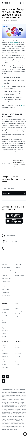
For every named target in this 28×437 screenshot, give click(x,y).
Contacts (4, 333)
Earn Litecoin (18, 359)
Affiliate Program (6, 298)
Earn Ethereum (18, 364)
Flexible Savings (6, 267)
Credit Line (4, 275)
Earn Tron (17, 362)
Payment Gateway (19, 275)
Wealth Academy (6, 318)
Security (4, 312)
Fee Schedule (18, 316)
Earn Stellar (18, 356)
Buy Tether (4, 348)
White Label (18, 270)
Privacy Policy (18, 311)
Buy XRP (4, 364)
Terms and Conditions (17, 307)
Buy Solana (5, 353)
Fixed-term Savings (7, 270)
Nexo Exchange (14, 42)
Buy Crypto (4, 264)
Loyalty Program (6, 286)
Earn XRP (17, 348)
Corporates (18, 264)
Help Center (5, 327)
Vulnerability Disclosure (5, 321)
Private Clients (5, 289)
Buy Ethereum (5, 362)
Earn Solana (18, 353)
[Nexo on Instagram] (3, 381)
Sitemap (4, 336)
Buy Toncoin (5, 359)
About (3, 306)
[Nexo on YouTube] (7, 376)
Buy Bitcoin (4, 345)
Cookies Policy (18, 314)
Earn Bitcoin (18, 345)
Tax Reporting (5, 292)
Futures (4, 284)
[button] (25, 434)
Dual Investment (6, 281)
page (22, 105)
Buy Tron (4, 350)
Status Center (5, 330)
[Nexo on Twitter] (3, 376)
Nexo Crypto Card (6, 278)
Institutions (17, 267)
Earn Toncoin (18, 350)
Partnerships (5, 315)
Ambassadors (5, 309)
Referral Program (6, 295)
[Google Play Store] (14, 221)
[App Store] (14, 215)
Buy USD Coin (5, 356)
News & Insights (6, 325)
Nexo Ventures (18, 272)
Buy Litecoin (5, 367)
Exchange (4, 272)
